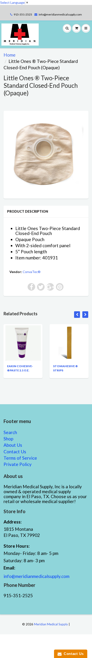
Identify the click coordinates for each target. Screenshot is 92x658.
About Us (13, 445)
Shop (8, 438)
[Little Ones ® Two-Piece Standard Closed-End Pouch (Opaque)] (46, 154)
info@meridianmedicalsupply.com (60, 14)
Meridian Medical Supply (51, 624)
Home (10, 55)
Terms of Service (20, 458)
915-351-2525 (23, 14)
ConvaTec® (32, 272)
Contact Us (15, 451)
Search (10, 432)
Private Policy (18, 464)
